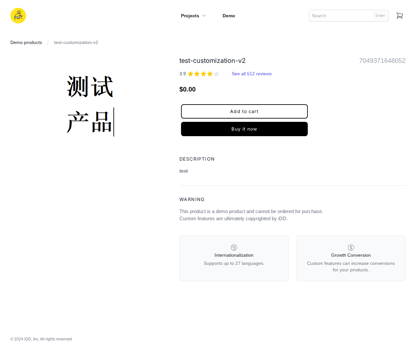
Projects (190, 15)
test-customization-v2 (76, 42)
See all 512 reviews (252, 73)
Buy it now (244, 129)
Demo (229, 15)
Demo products (26, 42)
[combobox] (349, 15)
